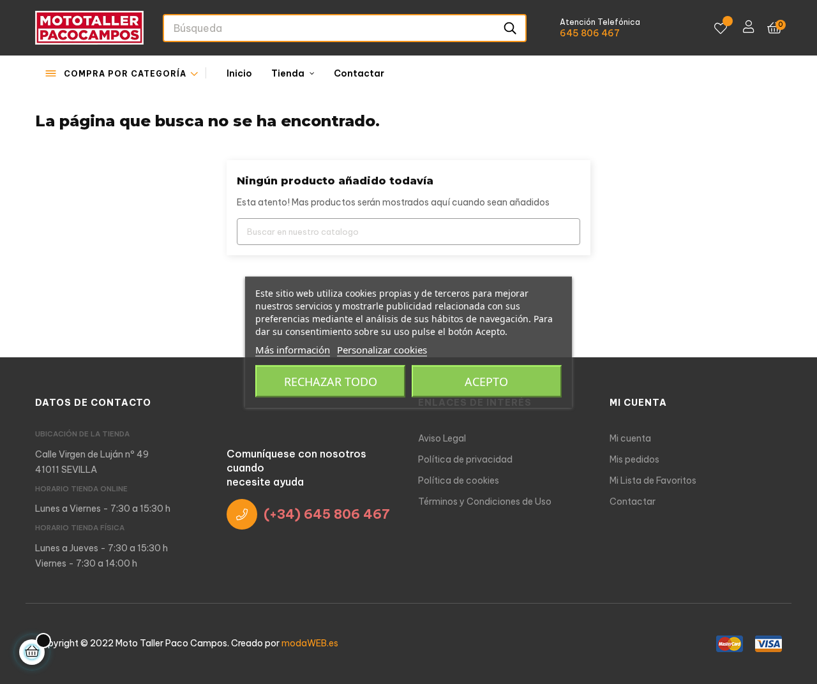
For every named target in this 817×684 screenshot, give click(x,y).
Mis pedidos (634, 459)
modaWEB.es (309, 643)
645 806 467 (590, 33)
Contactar (633, 501)
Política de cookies (458, 480)
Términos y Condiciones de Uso (484, 501)
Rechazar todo (330, 381)
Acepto (486, 381)
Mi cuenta (630, 438)
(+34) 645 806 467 (327, 514)
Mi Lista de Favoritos (653, 480)
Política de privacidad (465, 459)
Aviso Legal (442, 438)
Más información (292, 349)
